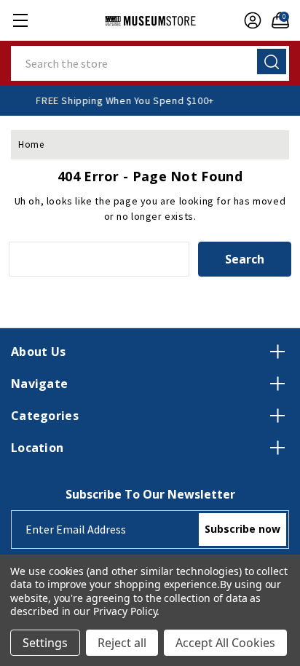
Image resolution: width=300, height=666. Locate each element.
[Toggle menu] (20, 20)
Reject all (122, 643)
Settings (45, 643)
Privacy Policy (125, 611)
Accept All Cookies (225, 643)
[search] (271, 61)
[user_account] (249, 20)
